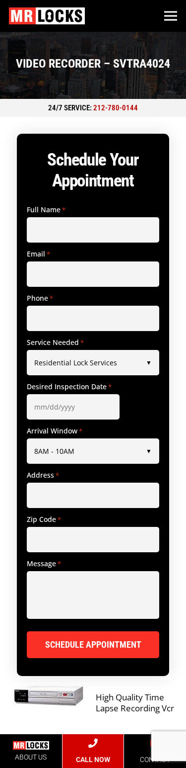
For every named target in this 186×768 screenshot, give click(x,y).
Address (43, 475)
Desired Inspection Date (69, 386)
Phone (40, 298)
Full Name (46, 209)
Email (38, 254)
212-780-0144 (115, 107)
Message (44, 563)
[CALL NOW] (93, 743)
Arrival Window (54, 430)
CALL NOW (93, 760)
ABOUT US (31, 757)
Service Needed (55, 342)
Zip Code (44, 519)
